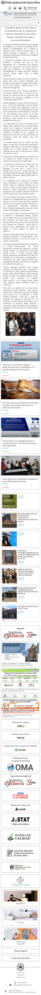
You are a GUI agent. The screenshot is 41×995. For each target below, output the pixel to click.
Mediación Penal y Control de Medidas (20, 759)
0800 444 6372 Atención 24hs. (33, 8)
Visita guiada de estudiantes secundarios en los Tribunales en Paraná (20, 480)
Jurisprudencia (20, 904)
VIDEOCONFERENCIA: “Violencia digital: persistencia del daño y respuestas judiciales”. (17, 664)
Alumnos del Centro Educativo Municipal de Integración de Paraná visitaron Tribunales (26, 572)
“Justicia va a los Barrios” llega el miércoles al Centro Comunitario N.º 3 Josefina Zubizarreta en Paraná (18, 367)
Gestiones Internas (20, 958)
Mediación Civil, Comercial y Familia (20, 746)
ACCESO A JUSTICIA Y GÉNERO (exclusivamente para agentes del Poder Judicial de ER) (20, 690)
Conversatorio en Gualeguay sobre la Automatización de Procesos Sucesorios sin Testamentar (19, 443)
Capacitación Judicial (20, 776)
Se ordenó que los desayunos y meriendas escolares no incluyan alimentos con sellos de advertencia (20, 405)
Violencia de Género (21, 734)
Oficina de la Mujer (20, 722)
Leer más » (5, 372)
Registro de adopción (20, 805)
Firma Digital (20, 951)
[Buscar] (39, 23)
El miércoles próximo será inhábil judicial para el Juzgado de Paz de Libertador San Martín (28, 591)
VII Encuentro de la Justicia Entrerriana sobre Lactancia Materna (17, 716)
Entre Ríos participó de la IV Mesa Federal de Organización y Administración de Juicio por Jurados (28, 518)
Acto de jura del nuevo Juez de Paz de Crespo (28, 607)
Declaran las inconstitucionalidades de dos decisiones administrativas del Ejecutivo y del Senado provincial (28, 555)
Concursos (20, 922)
